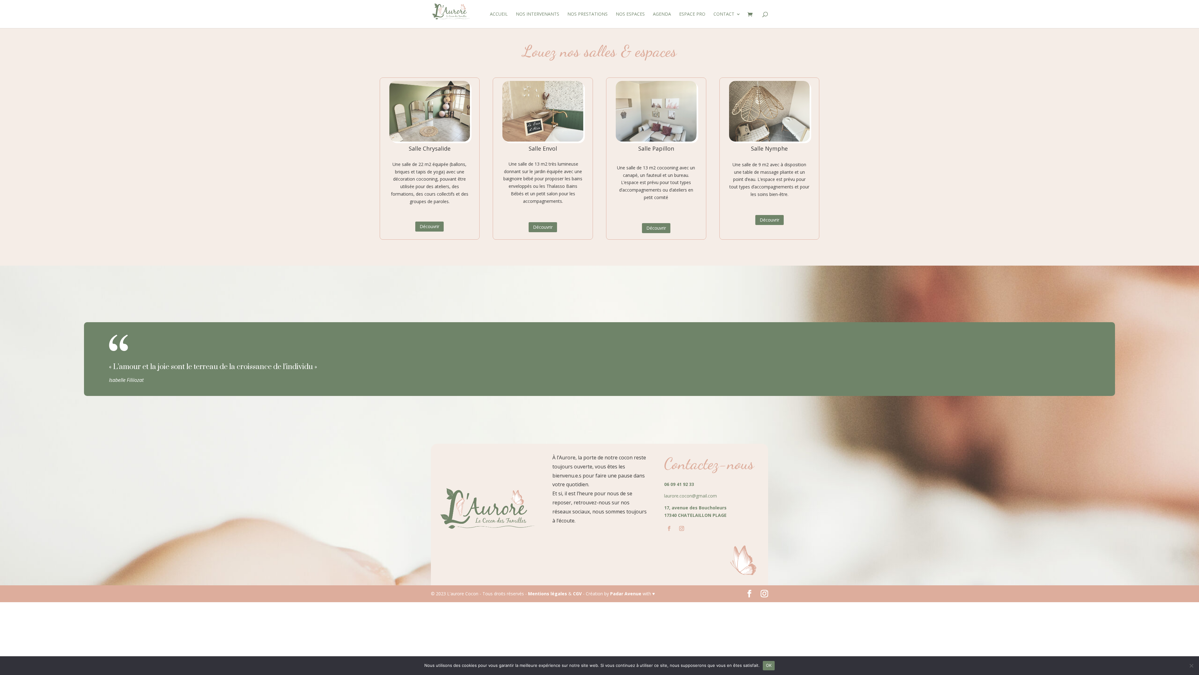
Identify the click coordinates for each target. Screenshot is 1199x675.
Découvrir (429, 226)
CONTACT (723, 14)
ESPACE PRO (692, 14)
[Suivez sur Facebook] (669, 528)
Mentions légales (547, 594)
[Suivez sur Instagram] (682, 528)
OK (769, 665)
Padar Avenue (625, 594)
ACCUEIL (499, 14)
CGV (577, 594)
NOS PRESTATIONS (587, 14)
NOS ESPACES (630, 14)
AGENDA (662, 14)
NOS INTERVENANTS (537, 14)
